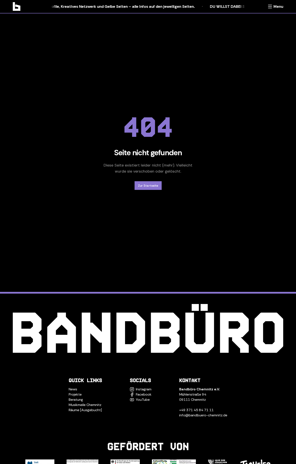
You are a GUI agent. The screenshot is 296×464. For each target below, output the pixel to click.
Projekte (75, 394)
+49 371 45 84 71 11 (196, 410)
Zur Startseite (148, 186)
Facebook (143, 394)
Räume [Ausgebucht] (85, 410)
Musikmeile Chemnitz (85, 405)
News (73, 389)
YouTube (143, 399)
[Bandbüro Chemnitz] (16, 6)
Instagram (143, 389)
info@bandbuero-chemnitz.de (203, 415)
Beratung (76, 399)
